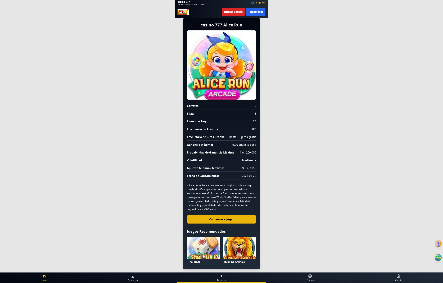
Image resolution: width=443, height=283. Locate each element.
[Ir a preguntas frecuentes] (438, 243)
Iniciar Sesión (233, 12)
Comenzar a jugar (221, 219)
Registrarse (255, 12)
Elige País (260, 2)
